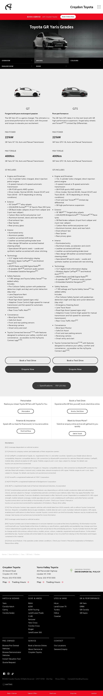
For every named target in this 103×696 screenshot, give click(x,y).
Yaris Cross (32, 622)
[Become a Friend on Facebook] (4, 673)
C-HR (30, 616)
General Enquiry (60, 649)
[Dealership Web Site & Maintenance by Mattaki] (7, 684)
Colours (75, 60)
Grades (39, 60)
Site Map (49, 679)
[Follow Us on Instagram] (8, 673)
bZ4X (30, 606)
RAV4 (30, 603)
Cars (22, 554)
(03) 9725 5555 (15, 577)
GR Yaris (29, 554)
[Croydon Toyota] (7, 7)
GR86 (82, 606)
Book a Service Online (37, 645)
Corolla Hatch (8, 606)
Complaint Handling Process (78, 679)
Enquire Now (7, 66)
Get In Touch (77, 433)
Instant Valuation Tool (12, 658)
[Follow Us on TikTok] (12, 673)
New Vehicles (14, 554)
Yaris (4, 603)
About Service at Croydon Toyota (35, 650)
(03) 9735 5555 (49, 577)
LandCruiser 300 (35, 632)
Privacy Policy (60, 679)
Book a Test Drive (27, 360)
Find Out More (26, 431)
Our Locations (60, 645)
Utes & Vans (60, 598)
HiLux (56, 603)
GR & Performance (90, 598)
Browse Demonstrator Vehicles (12, 653)
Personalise (26, 411)
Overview (6, 60)
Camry (5, 609)
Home (4, 554)
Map (5, 581)
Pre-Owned (9, 640)
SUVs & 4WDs (35, 598)
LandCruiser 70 (60, 606)
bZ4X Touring (33, 609)
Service (32, 640)
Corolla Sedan (8, 613)
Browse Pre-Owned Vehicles (11, 647)
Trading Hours (19, 581)
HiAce (56, 613)
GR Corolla (84, 609)
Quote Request (9, 662)
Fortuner (31, 619)
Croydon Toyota (81, 6)
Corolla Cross (34, 625)
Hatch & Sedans (11, 598)
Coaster (57, 616)
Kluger (31, 629)
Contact (58, 640)
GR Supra (83, 613)
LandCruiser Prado (36, 613)
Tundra (57, 609)
